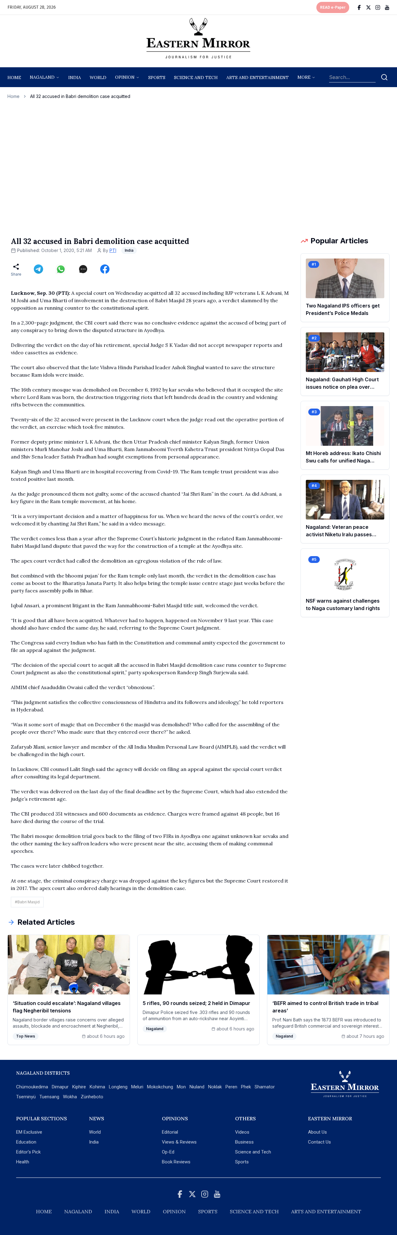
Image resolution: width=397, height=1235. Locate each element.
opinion (125, 77)
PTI (112, 250)
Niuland (197, 1087)
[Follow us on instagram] (377, 7)
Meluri (137, 1087)
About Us (317, 1132)
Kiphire (79, 1087)
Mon (181, 1087)
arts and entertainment (257, 77)
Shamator (265, 1087)
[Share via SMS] (83, 269)
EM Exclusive (29, 1132)
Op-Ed (168, 1152)
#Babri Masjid (27, 902)
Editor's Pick (28, 1152)
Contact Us (319, 1142)
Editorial (170, 1132)
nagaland (42, 77)
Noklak (215, 1087)
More (303, 77)
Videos (242, 1132)
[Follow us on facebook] (359, 7)
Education (26, 1142)
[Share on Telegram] (38, 269)
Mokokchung (160, 1087)
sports (156, 77)
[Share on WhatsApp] (61, 269)
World (98, 77)
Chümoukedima (32, 1087)
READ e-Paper (333, 7)
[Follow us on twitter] (368, 7)
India (74, 77)
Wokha (70, 1097)
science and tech (196, 77)
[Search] (384, 77)
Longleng (118, 1087)
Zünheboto (92, 1097)
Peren (231, 1087)
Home (14, 77)
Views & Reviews (179, 1142)
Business (244, 1142)
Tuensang (49, 1097)
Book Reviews (176, 1162)
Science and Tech (253, 1152)
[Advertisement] (198, 167)
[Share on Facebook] (104, 269)
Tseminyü (26, 1097)
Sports (242, 1162)
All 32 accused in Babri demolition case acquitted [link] (80, 96)
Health (22, 1162)
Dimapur (60, 1087)
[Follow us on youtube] (387, 7)
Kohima (97, 1087)
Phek (246, 1087)
